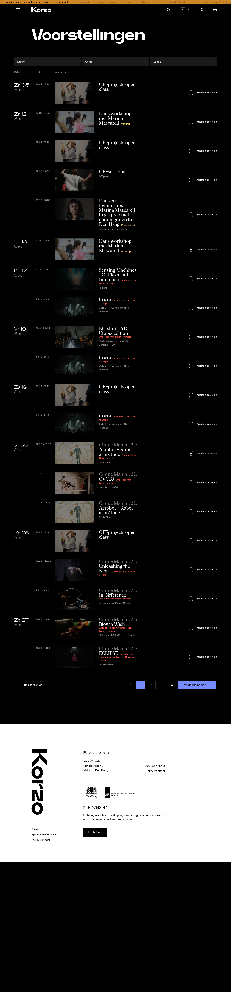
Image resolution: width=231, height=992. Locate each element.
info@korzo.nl (156, 770)
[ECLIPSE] (115, 656)
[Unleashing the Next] (115, 569)
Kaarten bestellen (207, 93)
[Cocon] (115, 307)
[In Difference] (115, 598)
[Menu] (18, 10)
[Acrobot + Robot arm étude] (115, 453)
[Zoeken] (169, 9)
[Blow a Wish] (115, 627)
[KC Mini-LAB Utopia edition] (115, 336)
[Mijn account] (201, 9)
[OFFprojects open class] (115, 92)
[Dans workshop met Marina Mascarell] (115, 121)
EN (187, 10)
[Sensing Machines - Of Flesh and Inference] (115, 278)
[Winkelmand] (215, 9)
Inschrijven (95, 832)
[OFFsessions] (115, 179)
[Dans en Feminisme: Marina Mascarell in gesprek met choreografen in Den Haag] (115, 214)
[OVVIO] (115, 482)
